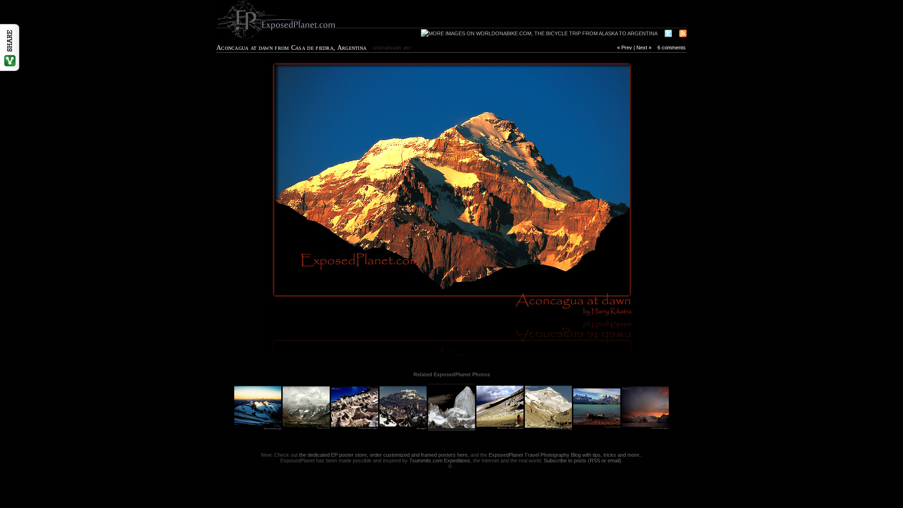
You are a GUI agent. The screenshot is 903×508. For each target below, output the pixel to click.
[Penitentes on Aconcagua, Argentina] (355, 429)
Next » (643, 47)
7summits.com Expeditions (439, 460)
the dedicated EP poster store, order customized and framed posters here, (384, 455)
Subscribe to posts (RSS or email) (582, 460)
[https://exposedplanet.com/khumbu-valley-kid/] (334, 185)
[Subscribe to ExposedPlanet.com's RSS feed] (683, 34)
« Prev (624, 47)
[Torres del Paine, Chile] (597, 429)
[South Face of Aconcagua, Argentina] (307, 429)
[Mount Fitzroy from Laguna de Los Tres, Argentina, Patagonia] (452, 429)
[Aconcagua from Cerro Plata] (404, 429)
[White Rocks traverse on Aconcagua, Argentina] (500, 429)
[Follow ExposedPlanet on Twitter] (668, 34)
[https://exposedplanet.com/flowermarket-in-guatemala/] (569, 185)
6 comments (671, 47)
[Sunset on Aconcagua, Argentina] (645, 429)
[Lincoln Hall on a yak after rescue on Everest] (549, 429)
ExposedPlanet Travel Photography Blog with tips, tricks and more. (565, 455)
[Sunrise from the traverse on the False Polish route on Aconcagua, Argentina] (258, 429)
